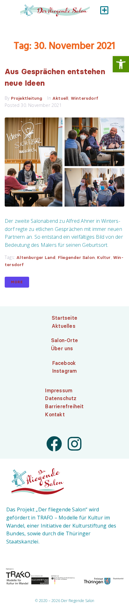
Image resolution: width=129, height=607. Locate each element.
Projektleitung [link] (27, 98)
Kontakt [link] (54, 414)
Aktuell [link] (60, 98)
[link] (121, 64)
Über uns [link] (62, 348)
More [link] (17, 282)
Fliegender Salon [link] (76, 257)
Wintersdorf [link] (84, 98)
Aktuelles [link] (63, 326)
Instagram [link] (64, 371)
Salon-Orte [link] (64, 340)
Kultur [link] (104, 257)
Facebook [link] (64, 363)
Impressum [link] (58, 390)
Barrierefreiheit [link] (64, 406)
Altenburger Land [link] (35, 257)
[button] (104, 10)
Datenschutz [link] (60, 398)
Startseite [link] (64, 318)
